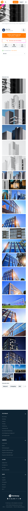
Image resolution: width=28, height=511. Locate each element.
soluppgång (13, 426)
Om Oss (4, 507)
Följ (23, 30)
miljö (20, 426)
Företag (3, 463)
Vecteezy (4, 458)
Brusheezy (4, 456)
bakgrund (5, 426)
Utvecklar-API (5, 468)
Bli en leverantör (5, 509)
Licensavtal (4, 483)
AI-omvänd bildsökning (7, 470)
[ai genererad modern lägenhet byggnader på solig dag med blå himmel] (5, 204)
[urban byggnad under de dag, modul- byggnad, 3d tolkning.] (13, 85)
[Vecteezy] (2, 2)
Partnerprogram (5, 487)
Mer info (4, 53)
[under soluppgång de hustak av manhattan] (10, 194)
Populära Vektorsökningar (7, 490)
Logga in (21, 2)
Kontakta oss (5, 505)
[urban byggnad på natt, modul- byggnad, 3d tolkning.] (8, 416)
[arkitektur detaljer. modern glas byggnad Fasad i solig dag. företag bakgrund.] (13, 226)
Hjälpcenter (4, 502)
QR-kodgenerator (6, 475)
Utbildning (4, 466)
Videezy (3, 461)
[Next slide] (23, 426)
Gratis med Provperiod (14, 35)
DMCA (3, 485)
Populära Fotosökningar (7, 492)
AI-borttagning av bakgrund (8, 473)
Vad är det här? (14, 50)
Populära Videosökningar (7, 494)
